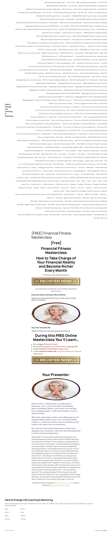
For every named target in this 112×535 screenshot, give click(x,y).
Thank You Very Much (100, 188)
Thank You (81, 188)
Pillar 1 (78, 181)
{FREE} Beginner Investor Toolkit (68, 49)
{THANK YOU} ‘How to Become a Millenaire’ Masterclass (90, 100)
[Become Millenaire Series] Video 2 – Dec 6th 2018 (91, 2)
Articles (79, 151)
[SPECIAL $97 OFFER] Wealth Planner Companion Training (77, 29)
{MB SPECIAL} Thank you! (53, 73)
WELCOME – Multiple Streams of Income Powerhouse (46, 201)
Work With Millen (55, 215)
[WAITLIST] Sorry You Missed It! (51, 33)
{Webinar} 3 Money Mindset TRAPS (64, 144)
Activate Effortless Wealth (52, 147)
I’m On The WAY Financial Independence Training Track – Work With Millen (41, 164)
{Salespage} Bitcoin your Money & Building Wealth (31, 87)
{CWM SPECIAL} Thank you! (77, 46)
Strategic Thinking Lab (85, 184)
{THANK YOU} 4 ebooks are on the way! (60, 103)
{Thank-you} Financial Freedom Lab (62, 120)
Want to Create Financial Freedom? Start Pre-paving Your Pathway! (86, 191)
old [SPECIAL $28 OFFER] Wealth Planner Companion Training (88, 178)
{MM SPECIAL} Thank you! (71, 73)
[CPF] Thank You (67, 9)
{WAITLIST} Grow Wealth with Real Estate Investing (57, 140)
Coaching (59, 483)
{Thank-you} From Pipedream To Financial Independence (42, 124)
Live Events (81, 167)
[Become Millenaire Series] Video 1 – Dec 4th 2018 (60, 2)
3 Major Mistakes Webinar (35, 147)
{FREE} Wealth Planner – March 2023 (96, 53)
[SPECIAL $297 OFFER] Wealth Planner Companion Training (89, 26)
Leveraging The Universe (45, 167)
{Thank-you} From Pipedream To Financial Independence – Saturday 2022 (84, 124)
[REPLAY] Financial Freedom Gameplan (95, 23)
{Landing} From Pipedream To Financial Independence (90, 60)
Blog (55, 154)
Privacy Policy (25, 184)
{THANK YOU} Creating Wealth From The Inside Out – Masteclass (60, 107)
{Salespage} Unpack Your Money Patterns (94, 93)
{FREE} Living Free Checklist (50, 53)
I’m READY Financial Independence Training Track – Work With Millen (86, 164)
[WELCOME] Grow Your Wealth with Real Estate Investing (89, 39)
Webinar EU (103, 194)
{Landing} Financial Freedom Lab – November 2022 (91, 56)
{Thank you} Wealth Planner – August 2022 (43, 117)
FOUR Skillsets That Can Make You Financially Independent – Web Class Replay (59, 161)
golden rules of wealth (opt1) (94, 161)
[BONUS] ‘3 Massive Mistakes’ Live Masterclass (92, 6)
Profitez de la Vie (36, 184)
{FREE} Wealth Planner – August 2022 (71, 53)
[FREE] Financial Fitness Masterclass (70, 23)
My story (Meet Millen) (88, 174)
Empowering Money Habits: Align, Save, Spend (31, 157)
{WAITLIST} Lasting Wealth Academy (41, 144)
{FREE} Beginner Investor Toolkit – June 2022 (93, 49)
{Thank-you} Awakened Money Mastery (95, 117)
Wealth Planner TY (70, 194)
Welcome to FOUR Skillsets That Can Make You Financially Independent (85, 208)
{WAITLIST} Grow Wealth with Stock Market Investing (90, 140)
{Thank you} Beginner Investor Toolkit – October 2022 (90, 103)
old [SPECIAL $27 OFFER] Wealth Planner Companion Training (49, 178)
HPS (105, 161)
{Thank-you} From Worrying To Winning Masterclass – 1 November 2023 (85, 127)
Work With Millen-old (100, 215)
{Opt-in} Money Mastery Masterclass (79, 76)
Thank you (89, 188)
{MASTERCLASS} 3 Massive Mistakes (61, 70)
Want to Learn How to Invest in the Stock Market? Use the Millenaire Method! (39, 194)
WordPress (104, 530)
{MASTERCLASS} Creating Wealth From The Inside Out (90, 70)
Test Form (73, 188)
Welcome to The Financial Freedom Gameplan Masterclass (63, 211)
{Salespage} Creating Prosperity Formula (61, 87)
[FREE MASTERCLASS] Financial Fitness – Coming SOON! (53, 16)
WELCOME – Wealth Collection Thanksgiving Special (64, 204)
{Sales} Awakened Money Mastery (46, 83)
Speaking (73, 184)
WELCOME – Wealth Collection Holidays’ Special (32, 204)
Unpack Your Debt (58, 191)
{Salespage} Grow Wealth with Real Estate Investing (91, 87)
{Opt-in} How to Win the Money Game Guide (52, 76)
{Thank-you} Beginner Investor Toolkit (37, 120)
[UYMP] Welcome (101, 29)
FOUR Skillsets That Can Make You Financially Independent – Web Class (85, 157)
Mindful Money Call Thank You (32, 171)
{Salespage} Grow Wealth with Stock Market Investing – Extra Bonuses (85, 90)
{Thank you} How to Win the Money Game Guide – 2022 (52, 110)
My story (77, 174)
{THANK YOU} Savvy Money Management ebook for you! (55, 113)
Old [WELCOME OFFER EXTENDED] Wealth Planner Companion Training (38, 181)
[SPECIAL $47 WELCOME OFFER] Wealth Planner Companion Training (36, 29)
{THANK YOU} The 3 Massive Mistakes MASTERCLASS (90, 113)
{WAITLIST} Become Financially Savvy (28, 140)
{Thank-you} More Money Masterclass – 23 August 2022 (33, 134)
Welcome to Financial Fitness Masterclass (49, 208)
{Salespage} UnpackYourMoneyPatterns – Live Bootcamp (56, 97)
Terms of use (65, 188)
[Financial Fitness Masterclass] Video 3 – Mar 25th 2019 (70, 12)
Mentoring (68, 483)
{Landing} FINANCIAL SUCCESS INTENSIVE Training (56, 60)
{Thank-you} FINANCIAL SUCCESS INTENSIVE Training (90, 120)
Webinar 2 (80, 194)
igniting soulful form (23, 167)
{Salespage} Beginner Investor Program (95, 83)
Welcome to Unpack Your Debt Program (95, 211)
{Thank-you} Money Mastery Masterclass (94, 130)
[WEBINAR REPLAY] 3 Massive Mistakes (95, 33)
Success (36, 188)
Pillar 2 (84, 181)
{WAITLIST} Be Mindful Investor (97, 137)
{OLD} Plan (104, 73)
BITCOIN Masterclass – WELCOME (29, 154)
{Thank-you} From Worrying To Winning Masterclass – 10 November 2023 (57, 130)
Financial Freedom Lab (54, 157)
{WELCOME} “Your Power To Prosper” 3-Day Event (91, 144)
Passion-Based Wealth (68, 181)
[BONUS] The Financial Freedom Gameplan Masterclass (43, 9)
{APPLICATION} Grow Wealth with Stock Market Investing (33, 46)
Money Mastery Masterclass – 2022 (33, 174)
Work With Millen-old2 (100, 218)
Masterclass (90, 167)
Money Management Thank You (97, 171)
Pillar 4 (95, 181)
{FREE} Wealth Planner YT (66, 56)
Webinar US (50, 198)
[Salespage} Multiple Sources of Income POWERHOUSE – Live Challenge (47, 26)
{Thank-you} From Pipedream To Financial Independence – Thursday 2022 (38, 127)
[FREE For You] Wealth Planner (97, 12)
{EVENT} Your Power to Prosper (97, 46)
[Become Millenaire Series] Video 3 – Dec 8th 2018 (61, 6)
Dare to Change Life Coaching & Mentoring (9, 110)
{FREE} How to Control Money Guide (29, 53)
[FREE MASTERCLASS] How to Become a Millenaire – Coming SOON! (37, 23)
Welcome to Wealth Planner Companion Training (33, 215)
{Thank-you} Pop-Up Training (98, 134)
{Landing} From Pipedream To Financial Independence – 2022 (56, 63)
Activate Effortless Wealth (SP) (34, 151)
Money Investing (48, 171)
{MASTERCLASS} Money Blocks (34, 73)
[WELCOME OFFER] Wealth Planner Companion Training (54, 36)
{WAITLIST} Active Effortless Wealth (76, 137)
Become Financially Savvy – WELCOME (95, 151)
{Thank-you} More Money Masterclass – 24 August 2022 (69, 134)
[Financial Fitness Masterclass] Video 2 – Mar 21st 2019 (35, 12)
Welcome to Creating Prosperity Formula (94, 204)
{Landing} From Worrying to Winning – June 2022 (92, 63)
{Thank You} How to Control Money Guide (94, 107)
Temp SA (43, 188)
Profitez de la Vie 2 (48, 184)
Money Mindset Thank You (64, 174)
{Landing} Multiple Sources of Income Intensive (33, 70)
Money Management (79, 171)
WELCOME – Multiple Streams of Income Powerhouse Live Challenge (86, 201)
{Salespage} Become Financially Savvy (69, 83)
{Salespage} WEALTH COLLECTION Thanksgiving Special (39, 100)
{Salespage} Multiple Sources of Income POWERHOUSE (63, 93)
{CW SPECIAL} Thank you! (60, 46)
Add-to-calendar (70, 151)
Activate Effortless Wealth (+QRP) (72, 147)
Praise (100, 181)
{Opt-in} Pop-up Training (99, 76)
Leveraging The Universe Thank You (65, 167)
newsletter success (23, 178)
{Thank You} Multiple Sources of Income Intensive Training (89, 110)
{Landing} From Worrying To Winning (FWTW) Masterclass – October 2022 (51, 66)
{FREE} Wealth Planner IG (49, 56)
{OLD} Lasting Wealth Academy (89, 73)
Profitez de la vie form (62, 184)
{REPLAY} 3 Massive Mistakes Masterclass (55, 80)
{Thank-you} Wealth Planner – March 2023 (50, 137)
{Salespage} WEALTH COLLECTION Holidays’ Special (91, 97)
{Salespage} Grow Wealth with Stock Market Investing (45, 90)
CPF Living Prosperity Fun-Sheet (97, 154)
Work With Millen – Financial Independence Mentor (77, 215)
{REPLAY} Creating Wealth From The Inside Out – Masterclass (88, 80)
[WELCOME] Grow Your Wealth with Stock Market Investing (46, 43)
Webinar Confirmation (91, 194)
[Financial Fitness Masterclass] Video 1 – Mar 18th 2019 (90, 9)
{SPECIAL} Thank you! (65, 100)
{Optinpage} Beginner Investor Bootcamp (28, 80)
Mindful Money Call (101, 167)
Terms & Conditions (53, 188)
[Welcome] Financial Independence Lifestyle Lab (55, 39)
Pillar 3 (89, 181)
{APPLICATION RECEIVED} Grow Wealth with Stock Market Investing (86, 43)
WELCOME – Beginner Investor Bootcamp (68, 198)
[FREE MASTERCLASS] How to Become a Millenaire (91, 19)
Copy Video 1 (62, 154)
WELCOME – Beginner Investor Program (95, 198)
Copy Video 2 (72, 154)
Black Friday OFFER (47, 154)
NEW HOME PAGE (101, 174)
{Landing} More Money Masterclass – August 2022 (91, 66)
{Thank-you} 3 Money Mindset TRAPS (69, 117)
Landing (33, 167)
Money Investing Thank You (63, 171)
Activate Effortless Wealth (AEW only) (95, 147)
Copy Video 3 (81, 154)
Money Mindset (50, 174)
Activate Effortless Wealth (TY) (54, 151)
